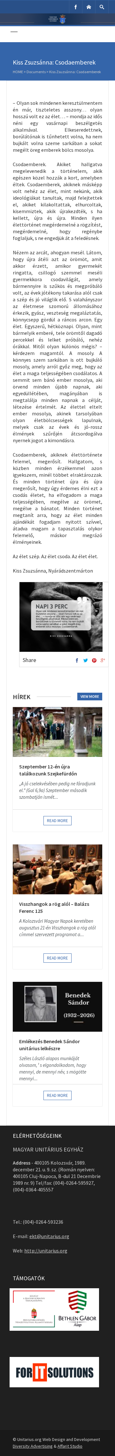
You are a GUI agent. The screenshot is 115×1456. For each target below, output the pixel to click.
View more (89, 696)
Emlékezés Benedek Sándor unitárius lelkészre (49, 1045)
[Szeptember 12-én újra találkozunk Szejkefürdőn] (57, 732)
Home (18, 71)
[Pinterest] (94, 661)
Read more (57, 820)
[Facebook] (75, 6)
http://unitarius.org (45, 1250)
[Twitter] (85, 661)
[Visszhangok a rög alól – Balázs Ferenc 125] (57, 869)
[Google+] (103, 661)
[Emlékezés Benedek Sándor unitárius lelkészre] (57, 1007)
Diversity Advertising (33, 1446)
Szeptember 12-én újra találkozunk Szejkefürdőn (48, 770)
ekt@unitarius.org (49, 1236)
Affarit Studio (69, 1446)
